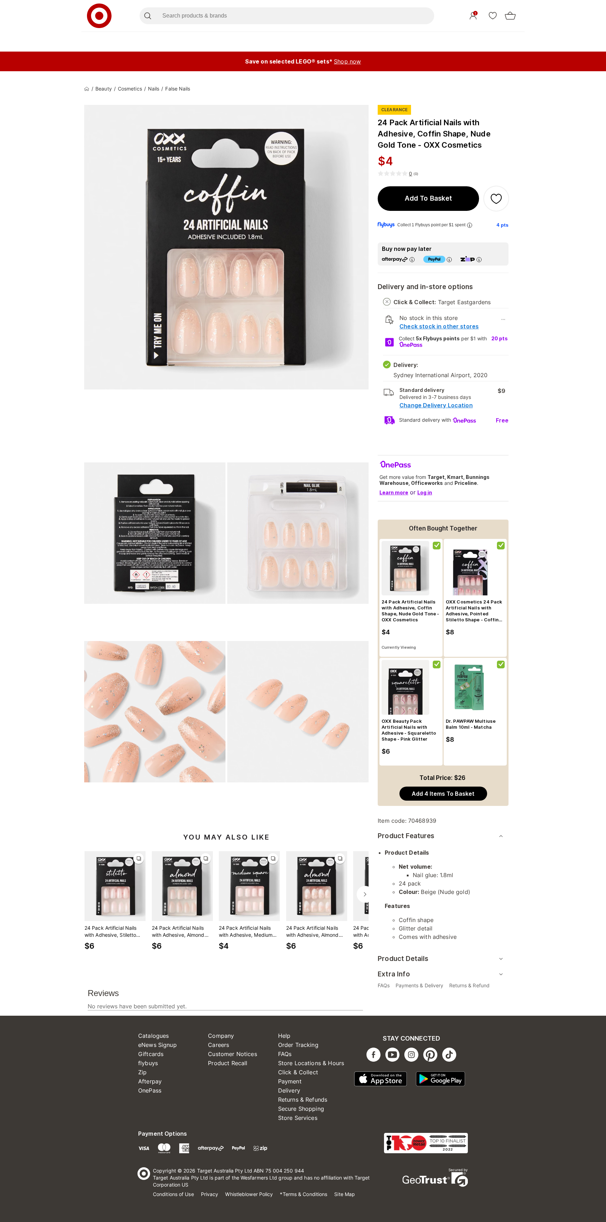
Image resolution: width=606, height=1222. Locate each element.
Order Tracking (298, 1044)
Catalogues (153, 1035)
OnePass (149, 1090)
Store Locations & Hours (311, 1063)
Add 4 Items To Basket (443, 793)
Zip (142, 1072)
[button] (428, 198)
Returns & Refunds (303, 1099)
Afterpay (150, 1081)
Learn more (393, 492)
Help (284, 1035)
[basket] (510, 16)
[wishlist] (492, 15)
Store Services (297, 1117)
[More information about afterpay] (412, 259)
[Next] (365, 894)
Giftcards (150, 1053)
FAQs (285, 1053)
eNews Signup (157, 1044)
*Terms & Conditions (303, 1194)
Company (221, 1035)
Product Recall (227, 1063)
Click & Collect (298, 1072)
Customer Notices (232, 1053)
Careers (218, 1044)
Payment (290, 1081)
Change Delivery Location (436, 405)
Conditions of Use (173, 1194)
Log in (424, 492)
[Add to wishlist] (496, 198)
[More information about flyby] (469, 225)
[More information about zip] (479, 259)
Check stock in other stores (439, 326)
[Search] (147, 15)
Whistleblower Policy (249, 1194)
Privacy (209, 1194)
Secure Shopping (301, 1108)
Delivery (289, 1090)
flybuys (148, 1063)
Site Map (344, 1194)
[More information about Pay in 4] (449, 259)
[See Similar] (138, 858)
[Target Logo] (99, 16)
